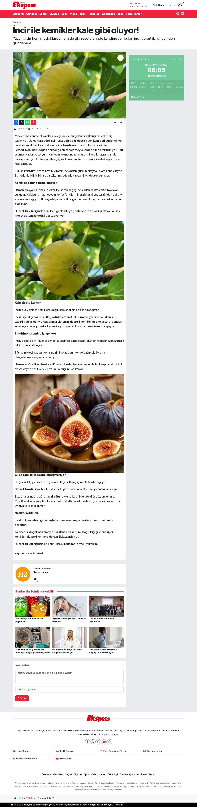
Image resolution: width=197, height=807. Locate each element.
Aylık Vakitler (139, 97)
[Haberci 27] (22, 574)
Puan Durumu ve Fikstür (115, 751)
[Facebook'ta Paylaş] (16, 122)
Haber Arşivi (66, 759)
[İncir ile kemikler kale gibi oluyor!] (69, 85)
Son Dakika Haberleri (26, 759)
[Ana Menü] (182, 14)
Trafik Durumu (67, 751)
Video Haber (77, 14)
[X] (93, 741)
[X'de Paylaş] (21, 122)
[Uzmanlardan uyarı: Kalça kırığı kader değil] (69, 637)
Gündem (31, 14)
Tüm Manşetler (154, 751)
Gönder (22, 698)
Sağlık (43, 14)
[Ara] (178, 14)
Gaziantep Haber (112, 14)
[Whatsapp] (109, 741)
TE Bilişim (31, 798)
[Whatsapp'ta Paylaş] (27, 122)
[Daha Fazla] (33, 122)
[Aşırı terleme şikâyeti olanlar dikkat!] (69, 606)
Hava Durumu (23, 751)
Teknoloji (93, 14)
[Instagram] (98, 741)
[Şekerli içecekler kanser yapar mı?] (32, 606)
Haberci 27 (22, 129)
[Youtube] (104, 741)
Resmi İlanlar (134, 14)
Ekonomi (18, 14)
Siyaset (54, 14)
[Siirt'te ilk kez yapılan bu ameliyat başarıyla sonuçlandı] (32, 637)
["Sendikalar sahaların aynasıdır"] (106, 606)
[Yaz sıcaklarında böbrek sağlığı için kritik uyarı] (106, 637)
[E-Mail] (35, 579)
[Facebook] (87, 741)
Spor (64, 14)
